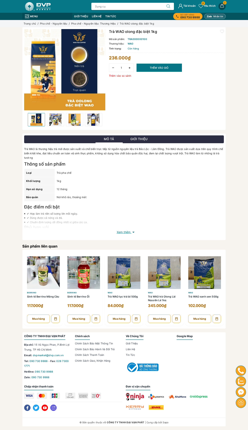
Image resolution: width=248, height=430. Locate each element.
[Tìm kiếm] (168, 6)
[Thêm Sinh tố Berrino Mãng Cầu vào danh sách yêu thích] (57, 258)
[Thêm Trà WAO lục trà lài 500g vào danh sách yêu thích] (138, 258)
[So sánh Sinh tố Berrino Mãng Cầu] (57, 267)
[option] (64, 69)
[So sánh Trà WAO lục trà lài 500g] (138, 267)
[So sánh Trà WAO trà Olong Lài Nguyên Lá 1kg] (178, 267)
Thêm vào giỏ (159, 67)
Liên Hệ (97, 16)
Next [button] (105, 119)
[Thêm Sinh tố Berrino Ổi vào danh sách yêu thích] (97, 258)
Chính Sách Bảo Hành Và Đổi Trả (95, 349)
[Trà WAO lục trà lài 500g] (124, 271)
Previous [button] (24, 119)
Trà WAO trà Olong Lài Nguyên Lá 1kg (162, 298)
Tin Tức (110, 16)
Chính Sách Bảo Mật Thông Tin (94, 343)
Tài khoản (189, 5)
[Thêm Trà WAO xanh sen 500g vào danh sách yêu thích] (218, 258)
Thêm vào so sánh (120, 75)
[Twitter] (36, 408)
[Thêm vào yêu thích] (222, 31)
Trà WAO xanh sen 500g (203, 296)
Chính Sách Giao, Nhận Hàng (93, 360)
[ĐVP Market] (38, 6)
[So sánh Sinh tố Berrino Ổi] (97, 267)
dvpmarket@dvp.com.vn (48, 355)
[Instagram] (53, 408)
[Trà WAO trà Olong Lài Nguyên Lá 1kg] (164, 271)
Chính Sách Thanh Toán (89, 354)
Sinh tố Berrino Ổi (78, 296)
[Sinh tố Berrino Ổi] (83, 271)
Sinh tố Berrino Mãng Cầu (43, 296)
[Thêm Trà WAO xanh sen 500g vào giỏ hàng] (217, 319)
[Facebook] (27, 408)
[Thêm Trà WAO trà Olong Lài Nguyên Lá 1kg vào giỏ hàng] (176, 319)
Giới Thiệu (81, 16)
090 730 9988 (38, 361)
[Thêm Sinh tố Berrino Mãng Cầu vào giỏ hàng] (55, 319)
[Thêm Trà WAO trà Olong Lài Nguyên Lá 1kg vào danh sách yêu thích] (178, 258)
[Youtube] (45, 408)
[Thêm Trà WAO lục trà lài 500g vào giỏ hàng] (136, 319)
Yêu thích (209, 5)
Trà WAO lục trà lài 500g (123, 296)
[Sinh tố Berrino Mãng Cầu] (43, 271)
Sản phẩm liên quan (40, 246)
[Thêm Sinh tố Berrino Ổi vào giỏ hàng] (96, 319)
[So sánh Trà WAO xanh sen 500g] (218, 267)
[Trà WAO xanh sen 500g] (204, 271)
